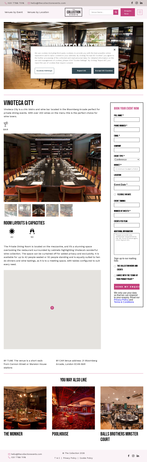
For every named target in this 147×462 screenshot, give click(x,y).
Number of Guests (122, 211)
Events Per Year (120, 221)
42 (11, 237)
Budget (117, 165)
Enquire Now (127, 12)
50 (32, 237)
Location (117, 175)
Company (117, 146)
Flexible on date (124, 194)
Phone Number (120, 125)
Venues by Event (14, 12)
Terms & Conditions (124, 302)
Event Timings (119, 201)
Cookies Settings (44, 71)
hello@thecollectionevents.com (48, 3)
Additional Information (123, 231)
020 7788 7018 (16, 3)
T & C (57, 458)
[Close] (114, 49)
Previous (1, 167)
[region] (74, 62)
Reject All (81, 71)
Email (117, 135)
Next (103, 167)
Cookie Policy (86, 458)
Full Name (119, 115)
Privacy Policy (121, 300)
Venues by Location (38, 12)
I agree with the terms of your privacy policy (127, 277)
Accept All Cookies (104, 71)
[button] (52, 308)
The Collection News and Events (127, 268)
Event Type (119, 156)
